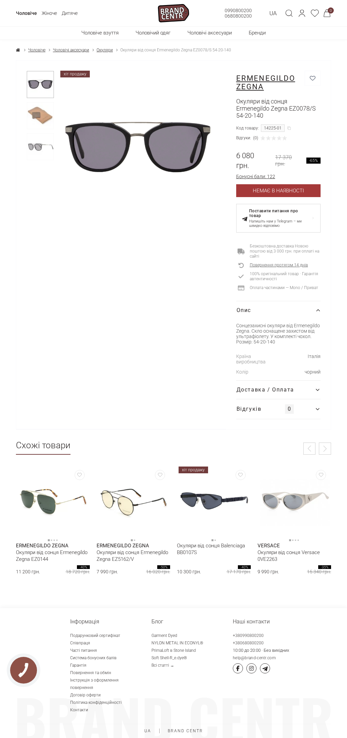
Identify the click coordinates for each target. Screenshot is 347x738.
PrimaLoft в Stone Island (173, 650)
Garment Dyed (164, 635)
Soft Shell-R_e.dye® (169, 658)
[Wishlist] (80, 475)
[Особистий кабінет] (302, 13)
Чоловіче (26, 13)
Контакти (79, 710)
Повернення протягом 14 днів (279, 265)
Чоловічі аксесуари (71, 50)
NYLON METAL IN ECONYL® (177, 643)
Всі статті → (162, 665)
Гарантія (78, 665)
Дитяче (70, 13)
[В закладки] (313, 78)
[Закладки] (315, 13)
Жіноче (49, 13)
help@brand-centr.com (254, 658)
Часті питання (83, 650)
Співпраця (80, 643)
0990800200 (238, 10)
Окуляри (105, 50)
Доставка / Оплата (265, 389)
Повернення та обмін (90, 672)
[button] (302, 13)
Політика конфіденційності (96, 702)
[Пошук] (289, 13)
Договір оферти (85, 695)
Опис (244, 310)
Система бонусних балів (93, 658)
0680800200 (238, 16)
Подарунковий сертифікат (95, 635)
